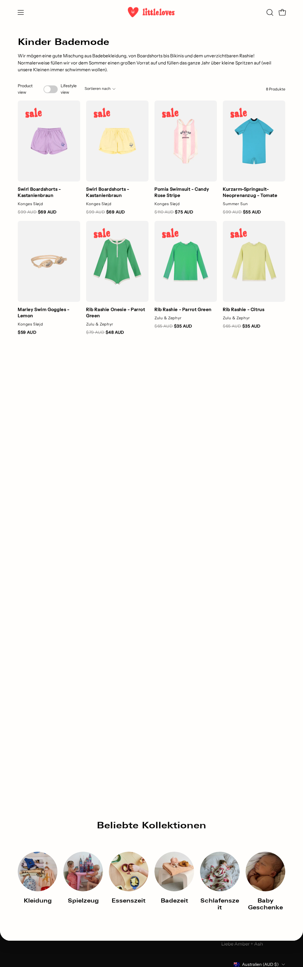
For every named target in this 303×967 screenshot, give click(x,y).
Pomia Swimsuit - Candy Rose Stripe (181, 192)
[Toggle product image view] (50, 89)
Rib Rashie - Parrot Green (183, 309)
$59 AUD (27, 332)
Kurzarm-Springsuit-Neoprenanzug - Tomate (250, 192)
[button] (269, 12)
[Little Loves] (151, 12)
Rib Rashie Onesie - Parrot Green (115, 312)
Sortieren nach (98, 88)
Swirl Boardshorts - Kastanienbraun (39, 192)
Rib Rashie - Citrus (243, 309)
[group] (151, 881)
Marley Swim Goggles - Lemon (44, 312)
